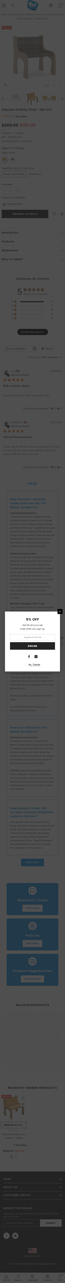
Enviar (32, 646)
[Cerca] (60, 611)
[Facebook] (29, 656)
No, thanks (34, 664)
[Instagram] (36, 656)
